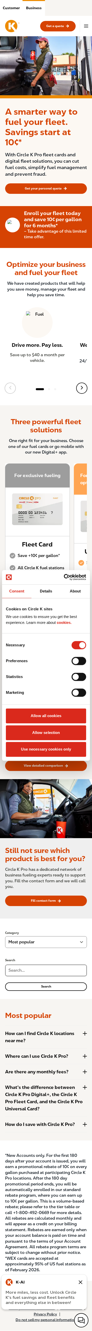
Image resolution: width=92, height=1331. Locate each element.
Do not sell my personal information (46, 1320)
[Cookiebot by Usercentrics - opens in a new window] (65, 577)
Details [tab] (46, 591)
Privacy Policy (45, 1314)
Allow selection (46, 732)
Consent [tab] (16, 591)
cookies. (64, 622)
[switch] (79, 661)
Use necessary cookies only (46, 749)
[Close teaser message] (80, 1282)
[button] (11, 8)
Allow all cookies (46, 716)
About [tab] (75, 591)
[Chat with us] (81, 1320)
